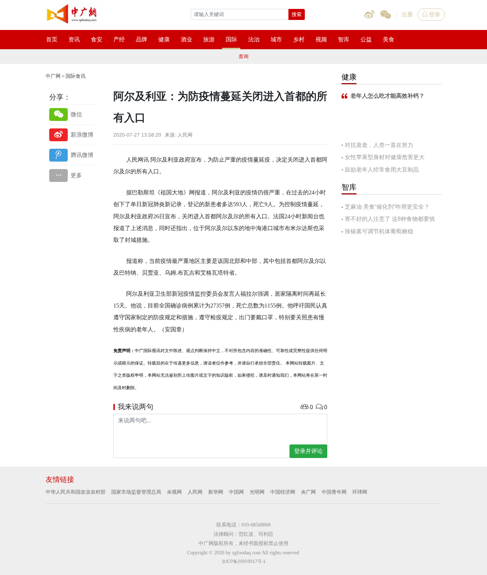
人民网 (195, 492)
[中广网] (72, 12)
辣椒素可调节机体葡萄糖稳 (379, 231)
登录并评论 (308, 451)
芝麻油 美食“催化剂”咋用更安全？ (387, 207)
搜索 (297, 14)
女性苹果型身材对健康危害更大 (385, 157)
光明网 (257, 492)
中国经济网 (282, 492)
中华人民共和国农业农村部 (76, 492)
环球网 (359, 492)
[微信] (72, 114)
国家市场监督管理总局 (136, 492)
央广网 (308, 492)
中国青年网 (334, 492)
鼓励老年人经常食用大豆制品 (382, 170)
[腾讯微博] (72, 155)
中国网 (236, 492)
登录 (434, 14)
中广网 (53, 76)
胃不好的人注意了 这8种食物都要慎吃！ (388, 219)
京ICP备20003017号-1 (244, 561)
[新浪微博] (72, 134)
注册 (407, 14)
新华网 (215, 492)
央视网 (174, 492)
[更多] (72, 175)
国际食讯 (76, 76)
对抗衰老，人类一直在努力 (379, 145)
